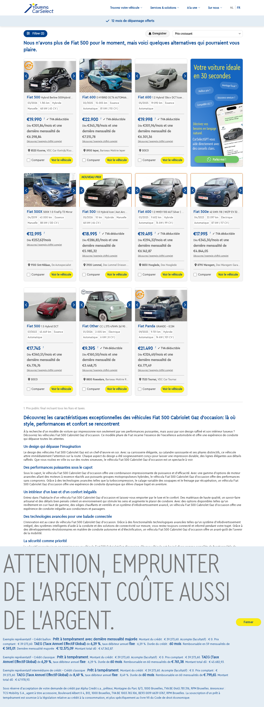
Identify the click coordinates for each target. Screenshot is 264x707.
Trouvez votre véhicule (124, 7)
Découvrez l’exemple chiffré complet (44, 141)
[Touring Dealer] (40, 8)
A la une (192, 7)
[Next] (73, 76)
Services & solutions (163, 7)
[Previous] (26, 76)
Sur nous (213, 7)
